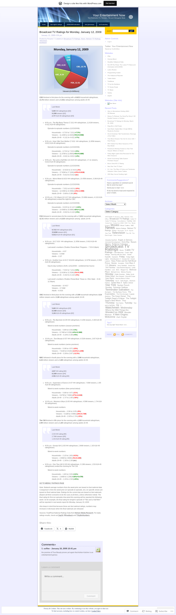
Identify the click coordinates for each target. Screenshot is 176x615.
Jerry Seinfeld (122, 265)
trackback (43, 43)
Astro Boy (126, 242)
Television (43, 41)
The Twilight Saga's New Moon (120, 299)
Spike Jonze (128, 283)
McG (117, 270)
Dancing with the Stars (118, 254)
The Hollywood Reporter (115, 75)
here (122, 188)
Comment (91, 596)
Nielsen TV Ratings (93, 39)
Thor (124, 300)
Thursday (110, 302)
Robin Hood (110, 276)
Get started (110, 3)
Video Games (117, 235)
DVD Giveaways (89, 24)
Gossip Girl (125, 259)
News (83, 39)
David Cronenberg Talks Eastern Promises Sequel (118, 159)
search (109, 31)
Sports (131, 230)
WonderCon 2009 (114, 312)
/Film (109, 56)
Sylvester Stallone (120, 287)
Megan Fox (124, 270)
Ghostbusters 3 (115, 259)
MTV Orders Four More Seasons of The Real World (120, 145)
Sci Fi (126, 230)
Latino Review (112, 70)
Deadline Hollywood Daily (115, 62)
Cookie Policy (96, 611)
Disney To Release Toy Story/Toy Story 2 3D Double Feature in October (121, 117)
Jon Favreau (110, 268)
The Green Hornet (119, 296)
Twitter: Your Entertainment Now (119, 46)
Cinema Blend (112, 59)
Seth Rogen (124, 281)
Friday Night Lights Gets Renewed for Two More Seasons (121, 154)
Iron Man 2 (130, 263)
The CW (128, 233)
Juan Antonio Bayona (123, 267)
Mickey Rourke (126, 272)
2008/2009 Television (73, 24)
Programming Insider (114, 72)
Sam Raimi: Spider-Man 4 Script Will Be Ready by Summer (120, 130)
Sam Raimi (109, 278)
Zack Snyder (121, 317)
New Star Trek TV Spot (115, 166)
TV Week (110, 90)
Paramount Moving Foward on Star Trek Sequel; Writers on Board (120, 149)
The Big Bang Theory (120, 292)
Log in (110, 41)
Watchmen (112, 307)
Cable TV (133, 219)
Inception (121, 263)
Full (118, 334)
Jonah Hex (131, 265)
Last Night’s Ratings (56, 24)
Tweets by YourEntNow (112, 49)
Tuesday (128, 303)
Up (117, 305)
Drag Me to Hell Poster (115, 126)
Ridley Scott (130, 274)
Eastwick (115, 257)
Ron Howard (120, 276)
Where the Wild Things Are (117, 310)
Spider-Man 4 (116, 283)
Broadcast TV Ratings (72, 39)
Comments (128, 334)
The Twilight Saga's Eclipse (117, 297)
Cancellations (121, 221)
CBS (134, 221)
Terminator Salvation (117, 289)
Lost (113, 270)
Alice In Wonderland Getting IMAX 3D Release (118, 112)
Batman (127, 216)
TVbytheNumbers (83, 515)
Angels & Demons (125, 240)
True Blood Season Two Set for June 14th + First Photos (122, 140)
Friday (122, 256)
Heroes (114, 263)
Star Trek (108, 233)
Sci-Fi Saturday (103, 24)
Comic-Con (108, 223)
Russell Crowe (130, 276)
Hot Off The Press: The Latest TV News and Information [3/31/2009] (122, 66)
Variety (110, 93)
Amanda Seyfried (111, 240)
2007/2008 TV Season (112, 216)
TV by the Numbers (114, 84)
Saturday (109, 280)
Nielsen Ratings (121, 228)
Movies (115, 225)
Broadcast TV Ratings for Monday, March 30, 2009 (121, 122)
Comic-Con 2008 (118, 223)
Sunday (108, 287)
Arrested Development (112, 242)
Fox (129, 223)
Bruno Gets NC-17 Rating (116, 163)
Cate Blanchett (118, 252)
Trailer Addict (112, 78)
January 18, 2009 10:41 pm (63, 548)
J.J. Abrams (110, 265)
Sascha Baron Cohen (122, 278)
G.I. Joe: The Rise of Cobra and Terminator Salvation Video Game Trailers (121, 170)
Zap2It (60, 515)
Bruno (122, 250)
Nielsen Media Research (84, 513)
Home (44, 24)
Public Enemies (120, 274)
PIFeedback (68, 515)
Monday (109, 274)
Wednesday (126, 307)
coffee (47, 548)
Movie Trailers (125, 225)
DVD (126, 223)
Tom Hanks (119, 303)
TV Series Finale (113, 87)
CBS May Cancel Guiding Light (117, 174)
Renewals (121, 230)
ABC (122, 216)
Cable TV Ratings (110, 221)
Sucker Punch (123, 285)
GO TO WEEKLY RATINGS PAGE (51, 483)
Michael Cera (115, 272)
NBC (132, 225)
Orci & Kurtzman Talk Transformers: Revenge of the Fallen (122, 135)
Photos (114, 230)
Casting (129, 221)
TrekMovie (111, 81)
